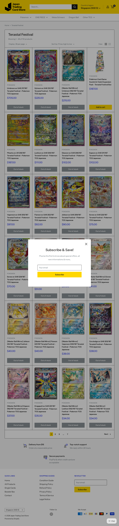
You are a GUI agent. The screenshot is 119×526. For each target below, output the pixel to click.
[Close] (86, 244)
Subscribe (59, 274)
